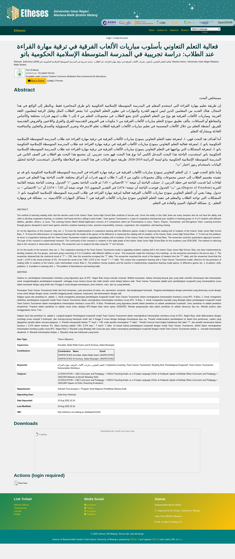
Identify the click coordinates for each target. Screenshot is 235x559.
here (180, 539)
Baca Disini (37, 81)
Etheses (19, 30)
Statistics (174, 30)
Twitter (89, 508)
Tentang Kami (20, 508)
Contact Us (162, 30)
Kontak (17, 514)
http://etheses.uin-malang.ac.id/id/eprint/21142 (79, 412)
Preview (59, 81)
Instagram (91, 511)
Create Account (121, 38)
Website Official (21, 505)
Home (151, 30)
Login (108, 38)
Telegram (90, 514)
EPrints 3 (134, 539)
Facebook (91, 505)
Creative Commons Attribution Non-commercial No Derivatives (77, 76)
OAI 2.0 (155, 539)
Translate (212, 32)
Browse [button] (184, 30)
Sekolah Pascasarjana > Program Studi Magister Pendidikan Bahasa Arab (92, 389)
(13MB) (42, 81)
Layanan (18, 511)
